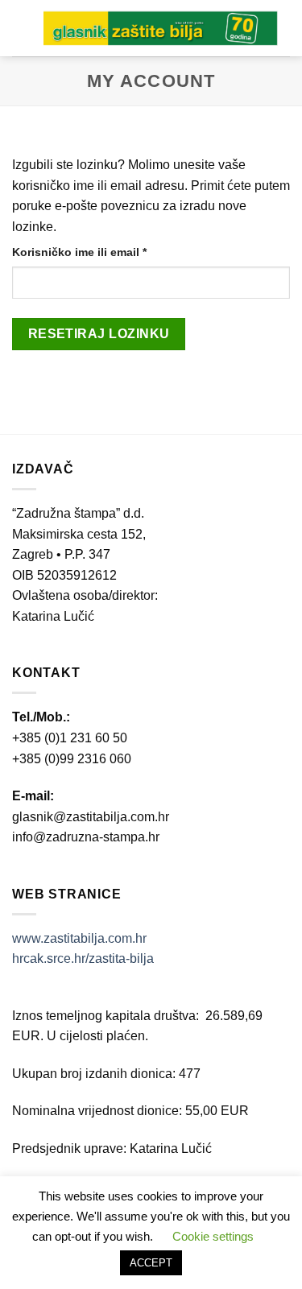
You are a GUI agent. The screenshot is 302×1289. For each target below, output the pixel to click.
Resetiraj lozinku (99, 334)
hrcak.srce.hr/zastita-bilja (83, 958)
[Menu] (21, 28)
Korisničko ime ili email (106, 251)
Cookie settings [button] (213, 1236)
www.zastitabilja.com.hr (79, 938)
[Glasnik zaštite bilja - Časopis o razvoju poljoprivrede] (160, 27)
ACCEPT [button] (151, 1263)
